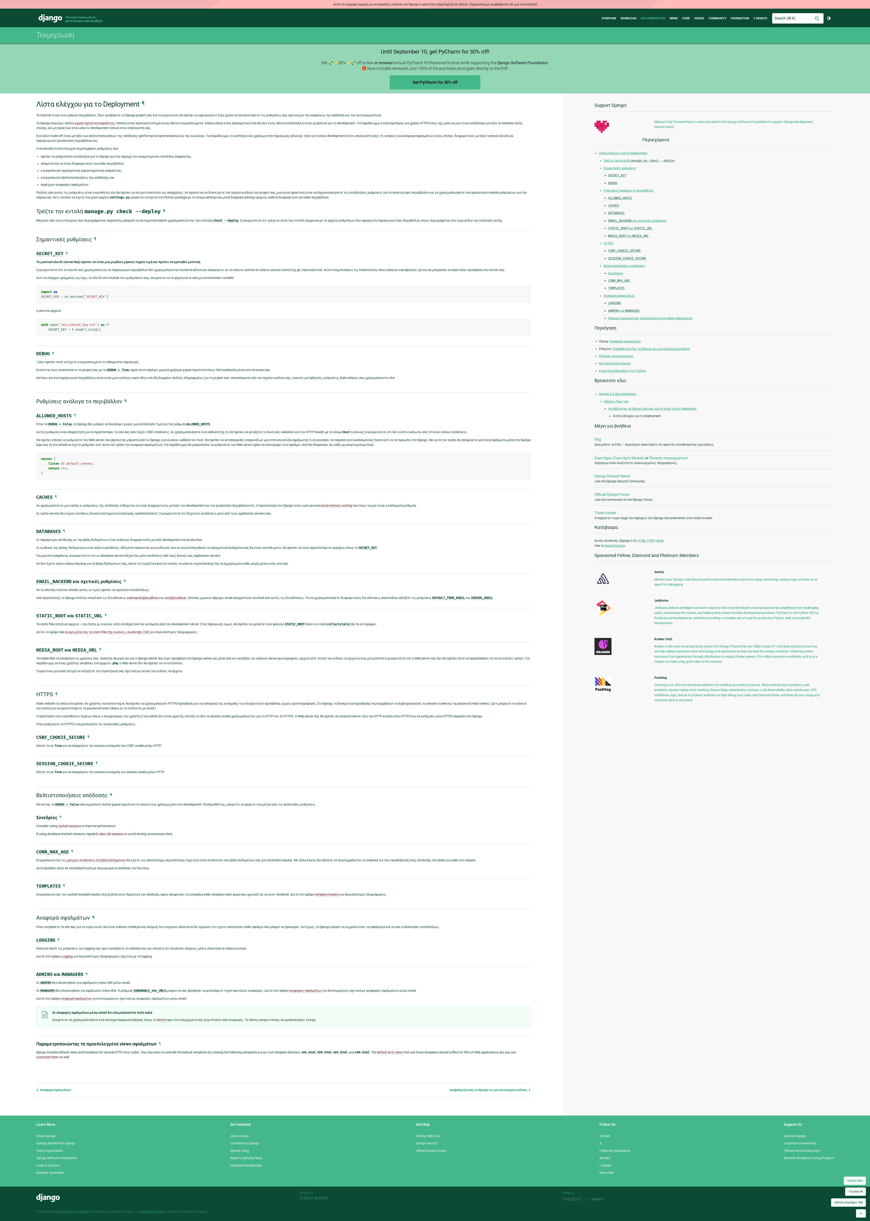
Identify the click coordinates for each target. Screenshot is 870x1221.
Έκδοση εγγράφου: (848, 1202)
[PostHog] (602, 691)
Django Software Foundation (56, 1158)
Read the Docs (615, 545)
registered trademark (150, 1211)
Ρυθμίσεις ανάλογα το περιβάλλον (629, 190)
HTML (642, 540)
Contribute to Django (244, 1143)
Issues (699, 18)
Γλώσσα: (855, 1191)
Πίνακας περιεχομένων (616, 356)
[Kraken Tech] (602, 654)
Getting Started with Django (55, 1143)
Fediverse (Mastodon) (614, 1151)
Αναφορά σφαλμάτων (55, 1090)
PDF (651, 540)
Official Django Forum (612, 494)
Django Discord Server (612, 476)
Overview (609, 18)
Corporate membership (800, 1143)
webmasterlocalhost (142, 598)
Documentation (653, 18)
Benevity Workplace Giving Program (809, 1158)
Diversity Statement (50, 1173)
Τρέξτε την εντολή (639, 160)
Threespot (573, 1199)
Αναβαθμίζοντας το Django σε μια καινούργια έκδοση (489, 1090)
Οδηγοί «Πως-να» (616, 401)
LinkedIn (605, 1165)
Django (50, 18)
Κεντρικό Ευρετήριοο (615, 363)
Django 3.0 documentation (617, 394)
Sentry (161, 1020)
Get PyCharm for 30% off (435, 82)
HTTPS (608, 243)
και (630, 228)
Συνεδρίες (616, 273)
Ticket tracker (605, 513)
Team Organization (49, 1151)
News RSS (606, 1173)
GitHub (604, 1136)
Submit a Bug (239, 1151)
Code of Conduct (48, 1165)
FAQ (597, 439)
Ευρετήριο (603, 458)
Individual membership (246, 1165)
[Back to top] (861, 1213)
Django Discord (426, 1143)
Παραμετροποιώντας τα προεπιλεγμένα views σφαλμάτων (650, 318)
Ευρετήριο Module (628, 458)
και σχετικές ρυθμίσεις (637, 220)
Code (686, 18)
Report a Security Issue (246, 1158)
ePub (660, 540)
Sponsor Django (795, 1136)
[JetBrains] (602, 615)
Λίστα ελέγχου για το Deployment (623, 153)
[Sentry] (602, 585)
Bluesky (604, 1158)
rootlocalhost (175, 598)
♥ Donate (760, 18)
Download (628, 18)
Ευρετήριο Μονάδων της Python (622, 371)
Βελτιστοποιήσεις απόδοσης (624, 266)
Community (717, 18)
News (674, 18)
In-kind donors (314, 1198)
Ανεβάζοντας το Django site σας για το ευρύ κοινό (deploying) (652, 408)
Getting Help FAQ (428, 1136)
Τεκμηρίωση (55, 35)
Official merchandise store (802, 1151)
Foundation (740, 18)
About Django (46, 1136)
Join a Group (239, 1136)
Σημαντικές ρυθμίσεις (620, 168)
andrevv (603, 1199)
